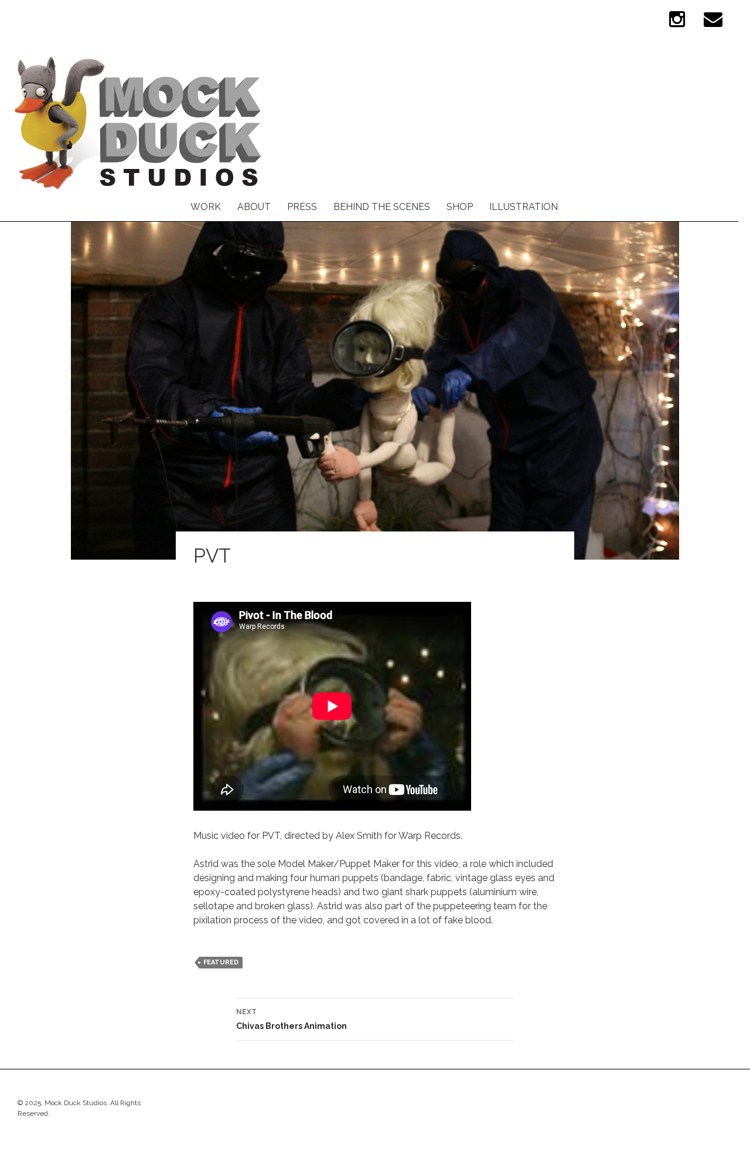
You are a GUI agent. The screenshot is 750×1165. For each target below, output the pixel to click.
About (254, 206)
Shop (459, 206)
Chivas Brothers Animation (291, 1019)
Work (205, 206)
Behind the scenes (381, 206)
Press (302, 206)
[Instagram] (677, 24)
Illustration (523, 206)
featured (220, 962)
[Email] (713, 24)
